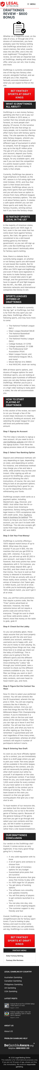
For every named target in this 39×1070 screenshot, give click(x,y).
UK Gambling (10, 988)
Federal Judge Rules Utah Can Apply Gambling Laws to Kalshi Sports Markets (20, 1013)
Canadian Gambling (13, 981)
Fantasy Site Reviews (14, 960)
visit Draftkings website (13, 442)
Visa (16, 502)
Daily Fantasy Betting (14, 956)
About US (8, 1031)
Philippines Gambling (13, 984)
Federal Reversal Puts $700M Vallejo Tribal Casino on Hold (22, 1004)
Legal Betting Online (22, 1058)
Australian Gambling (13, 977)
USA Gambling (10, 991)
